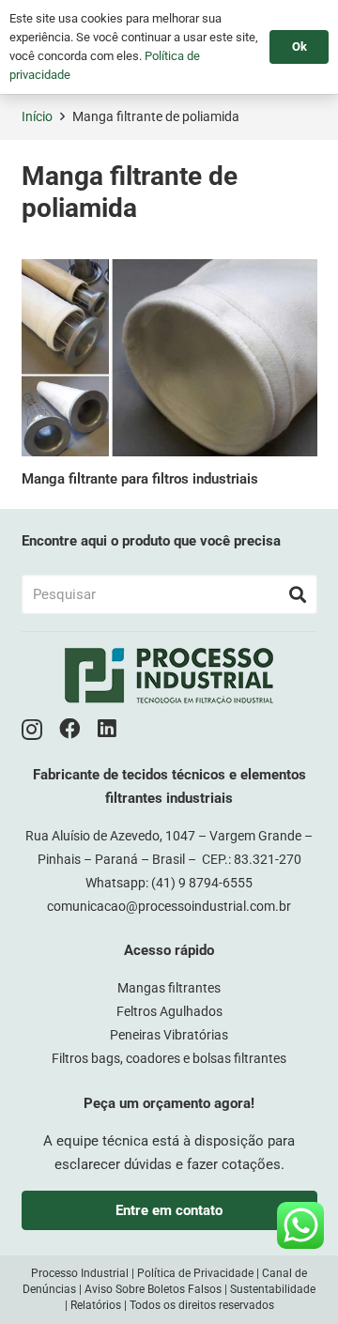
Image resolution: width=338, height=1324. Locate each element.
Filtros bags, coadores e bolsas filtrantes (169, 1058)
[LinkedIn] (107, 729)
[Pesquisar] (297, 594)
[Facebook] (70, 729)
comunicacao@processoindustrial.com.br (169, 906)
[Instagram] (32, 730)
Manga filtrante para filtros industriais (140, 478)
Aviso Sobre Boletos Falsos (153, 1289)
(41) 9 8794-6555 (202, 882)
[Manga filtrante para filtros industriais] (169, 357)
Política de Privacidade (195, 1273)
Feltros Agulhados (169, 1011)
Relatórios (95, 1305)
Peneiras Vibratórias (169, 1034)
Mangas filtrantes (169, 987)
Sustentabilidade (272, 1289)
